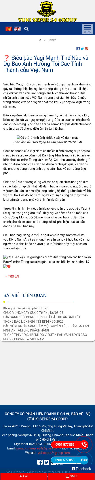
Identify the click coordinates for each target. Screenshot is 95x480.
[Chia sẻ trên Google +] (86, 48)
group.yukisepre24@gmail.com (38, 448)
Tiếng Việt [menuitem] (9, 29)
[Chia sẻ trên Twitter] (82, 48)
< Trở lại (12, 276)
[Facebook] (39, 461)
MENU (87, 28)
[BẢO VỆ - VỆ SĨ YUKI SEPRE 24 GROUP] (40, 40)
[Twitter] (46, 461)
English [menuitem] (17, 29)
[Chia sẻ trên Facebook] (78, 48)
